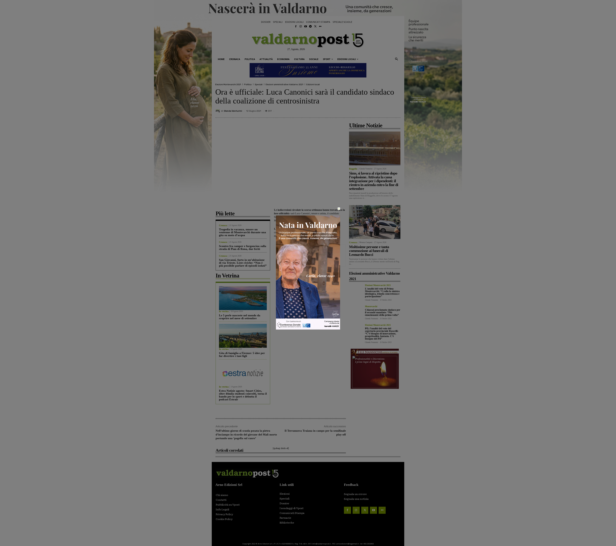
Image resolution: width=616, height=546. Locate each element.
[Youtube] (305, 26)
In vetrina (224, 311)
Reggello (353, 169)
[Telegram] (310, 26)
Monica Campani (365, 242)
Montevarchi (371, 306)
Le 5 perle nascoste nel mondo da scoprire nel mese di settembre (239, 317)
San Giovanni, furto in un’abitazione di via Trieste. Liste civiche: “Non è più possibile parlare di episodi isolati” (243, 262)
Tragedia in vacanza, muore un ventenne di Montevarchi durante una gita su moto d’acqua (242, 232)
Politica (248, 84)
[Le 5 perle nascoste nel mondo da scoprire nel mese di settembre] (243, 298)
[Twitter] (315, 26)
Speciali (258, 84)
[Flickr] (320, 26)
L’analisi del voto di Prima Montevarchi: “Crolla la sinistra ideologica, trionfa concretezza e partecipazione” (382, 292)
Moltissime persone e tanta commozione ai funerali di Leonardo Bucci (369, 251)
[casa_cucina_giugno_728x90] (308, 70)
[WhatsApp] (390, 110)
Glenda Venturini (233, 111)
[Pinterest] (375, 110)
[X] (367, 110)
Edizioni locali (313, 84)
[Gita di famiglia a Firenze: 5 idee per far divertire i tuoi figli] (243, 336)
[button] (396, 59)
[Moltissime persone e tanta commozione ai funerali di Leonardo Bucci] (374, 222)
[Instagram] (300, 26)
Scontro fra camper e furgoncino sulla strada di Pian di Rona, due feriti (242, 247)
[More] (397, 110)
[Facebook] (295, 26)
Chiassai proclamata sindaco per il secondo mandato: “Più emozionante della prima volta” (382, 312)
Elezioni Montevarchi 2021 (228, 84)
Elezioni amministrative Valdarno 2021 (284, 84)
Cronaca (223, 225)
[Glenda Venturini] (218, 110)
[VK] (382, 110)
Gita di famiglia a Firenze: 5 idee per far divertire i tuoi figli (242, 354)
